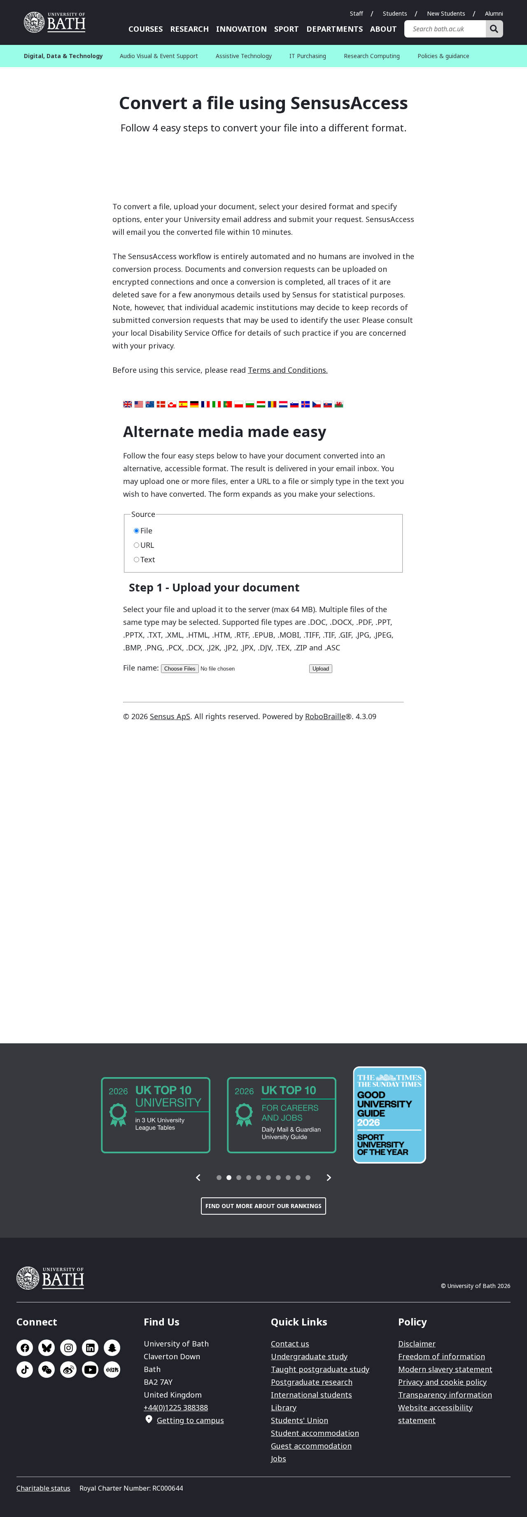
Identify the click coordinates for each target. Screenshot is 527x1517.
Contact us (290, 1344)
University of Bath (57, 22)
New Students (446, 13)
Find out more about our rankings (263, 1206)
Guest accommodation (311, 1446)
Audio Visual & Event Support (159, 56)
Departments (334, 29)
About (383, 29)
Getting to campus (190, 1420)
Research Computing (372, 56)
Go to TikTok (24, 1369)
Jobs (278, 1458)
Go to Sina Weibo (68, 1369)
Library (283, 1407)
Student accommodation (315, 1433)
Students (395, 13)
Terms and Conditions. (288, 370)
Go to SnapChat (112, 1347)
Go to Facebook (24, 1347)
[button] (198, 1177)
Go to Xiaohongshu (112, 1369)
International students (311, 1395)
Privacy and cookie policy (442, 1382)
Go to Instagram (68, 1347)
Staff (356, 13)
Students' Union (299, 1420)
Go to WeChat (46, 1369)
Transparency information (445, 1395)
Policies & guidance (443, 56)
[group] (155, 1115)
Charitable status (43, 1488)
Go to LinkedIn (90, 1347)
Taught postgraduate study (320, 1369)
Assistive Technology (244, 56)
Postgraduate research (311, 1382)
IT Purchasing (307, 56)
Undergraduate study (309, 1356)
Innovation (241, 29)
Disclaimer (417, 1344)
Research (189, 29)
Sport (286, 29)
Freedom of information (441, 1356)
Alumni (494, 13)
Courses (145, 29)
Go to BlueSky (46, 1347)
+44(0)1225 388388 (176, 1407)
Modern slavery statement (445, 1369)
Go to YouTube (90, 1369)
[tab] (219, 1177)
